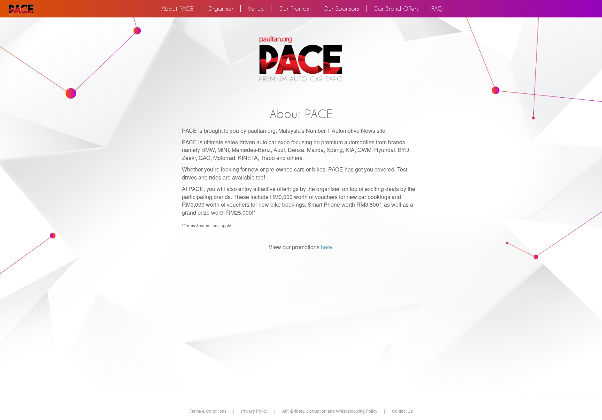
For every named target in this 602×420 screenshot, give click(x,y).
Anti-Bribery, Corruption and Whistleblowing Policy (329, 411)
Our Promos (293, 8)
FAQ (437, 8)
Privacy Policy (254, 411)
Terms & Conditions (208, 411)
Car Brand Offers (396, 8)
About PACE (180, 8)
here (326, 247)
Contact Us (402, 411)
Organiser (220, 8)
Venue (256, 8)
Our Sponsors (341, 8)
